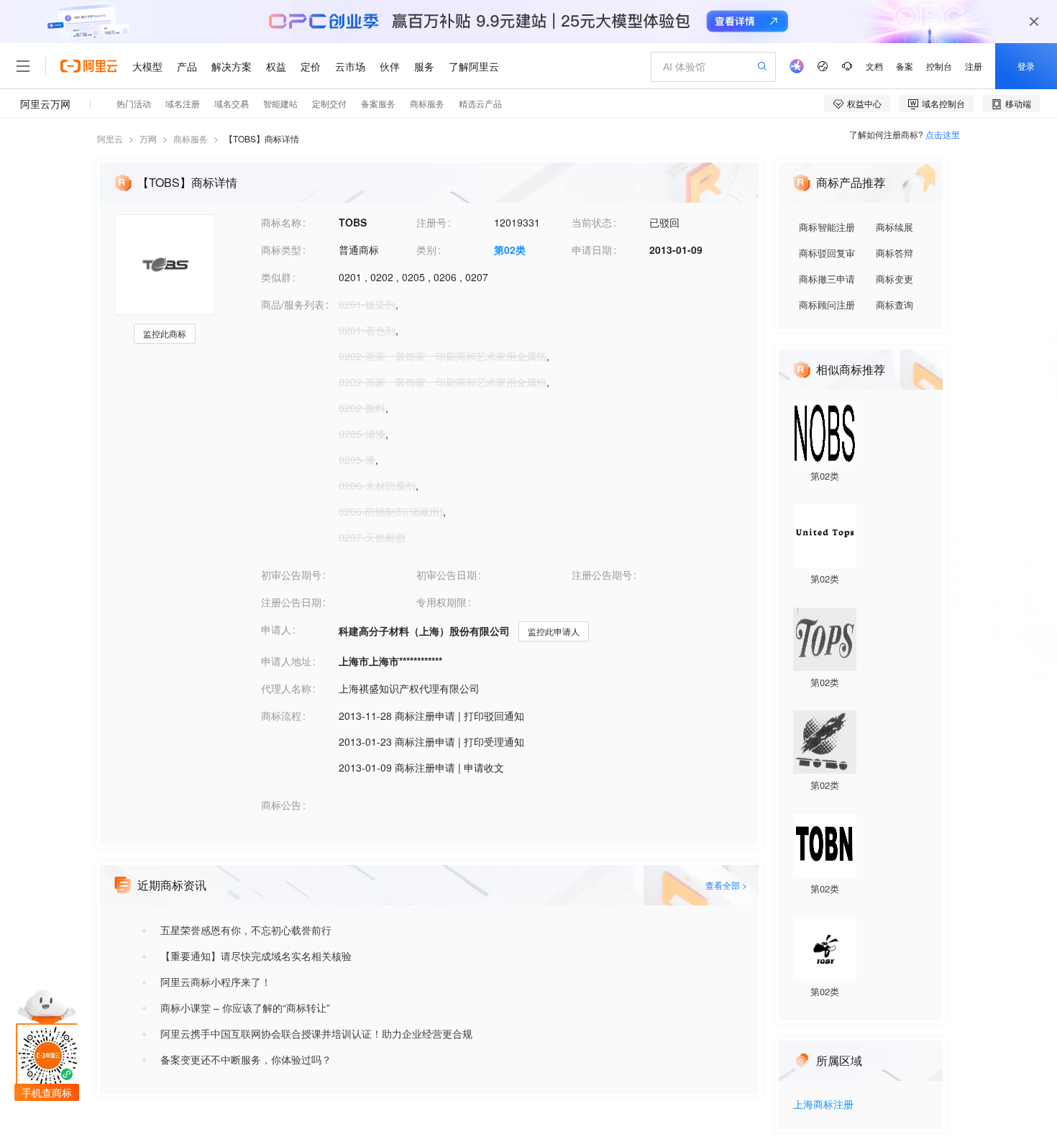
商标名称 (281, 222)
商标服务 (190, 138)
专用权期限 (441, 602)
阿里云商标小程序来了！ (215, 981)
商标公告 (281, 805)
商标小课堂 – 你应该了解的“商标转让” (245, 1007)
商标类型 (281, 249)
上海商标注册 (823, 1105)
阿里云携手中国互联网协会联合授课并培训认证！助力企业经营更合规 (316, 1033)
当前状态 (592, 222)
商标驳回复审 (827, 253)
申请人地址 (286, 661)
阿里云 (110, 138)
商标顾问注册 (827, 304)
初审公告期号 (291, 574)
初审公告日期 (446, 574)
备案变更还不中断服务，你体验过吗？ (245, 1059)
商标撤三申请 (827, 278)
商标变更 (894, 278)
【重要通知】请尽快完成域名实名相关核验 (256, 956)
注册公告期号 (602, 574)
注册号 (431, 222)
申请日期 (592, 249)
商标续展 (894, 227)
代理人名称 (286, 688)
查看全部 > (726, 885)
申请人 (276, 629)
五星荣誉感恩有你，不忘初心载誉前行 (245, 930)
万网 (148, 138)
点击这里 (942, 134)
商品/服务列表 (292, 304)
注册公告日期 (291, 602)
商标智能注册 (827, 227)
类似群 (276, 277)
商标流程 (281, 715)
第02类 (510, 249)
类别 (426, 249)
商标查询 (894, 304)
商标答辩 (894, 253)
